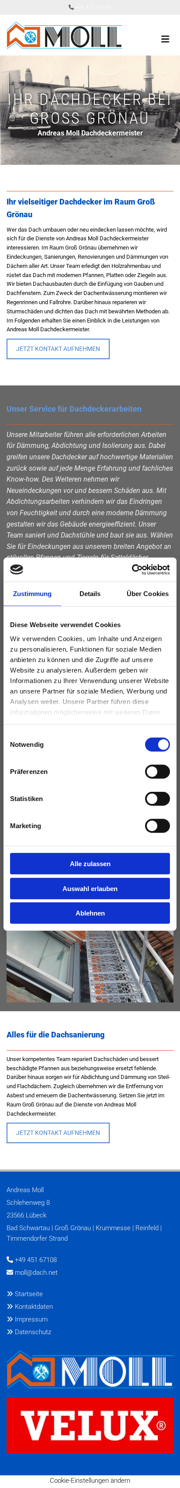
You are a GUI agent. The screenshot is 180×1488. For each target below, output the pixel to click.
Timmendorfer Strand (37, 1238)
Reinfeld (147, 1228)
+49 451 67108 (93, 7)
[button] (58, 349)
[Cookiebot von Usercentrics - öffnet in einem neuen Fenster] (131, 569)
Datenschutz (33, 1332)
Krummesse (113, 1228)
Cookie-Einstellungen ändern (90, 1481)
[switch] (157, 772)
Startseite (29, 1294)
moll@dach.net (36, 1272)
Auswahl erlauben (90, 888)
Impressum (31, 1319)
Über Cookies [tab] (148, 593)
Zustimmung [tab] (32, 593)
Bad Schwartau (28, 1228)
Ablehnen (90, 913)
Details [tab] (90, 593)
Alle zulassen (90, 863)
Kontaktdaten (34, 1307)
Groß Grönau (73, 1228)
